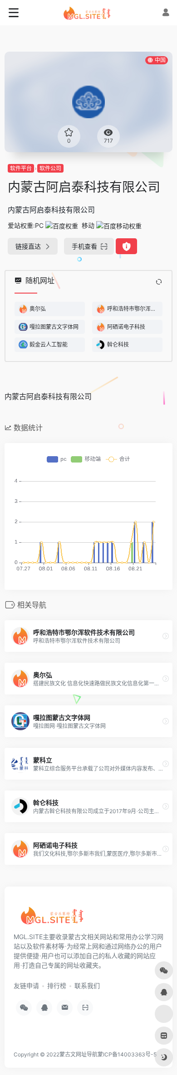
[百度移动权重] (119, 225)
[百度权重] (61, 225)
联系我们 (87, 985)
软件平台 (21, 168)
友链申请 (26, 985)
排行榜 (56, 985)
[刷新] (158, 281)
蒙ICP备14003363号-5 (127, 1054)
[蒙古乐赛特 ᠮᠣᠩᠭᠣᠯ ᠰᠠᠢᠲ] (88, 12)
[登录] (166, 12)
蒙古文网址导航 (78, 1054)
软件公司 (50, 168)
